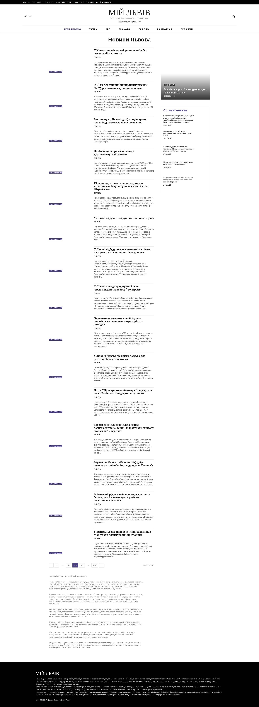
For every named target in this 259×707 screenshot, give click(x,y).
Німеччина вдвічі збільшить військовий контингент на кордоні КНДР (177, 133)
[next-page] (101, 565)
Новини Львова (56, 72)
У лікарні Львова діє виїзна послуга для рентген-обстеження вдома (119, 357)
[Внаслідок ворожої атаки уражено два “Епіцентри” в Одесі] (185, 74)
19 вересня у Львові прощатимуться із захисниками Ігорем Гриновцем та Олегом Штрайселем (121, 186)
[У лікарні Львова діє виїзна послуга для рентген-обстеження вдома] (70, 365)
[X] (228, 16)
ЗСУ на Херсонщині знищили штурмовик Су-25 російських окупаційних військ (120, 86)
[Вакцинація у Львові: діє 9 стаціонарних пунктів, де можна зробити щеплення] (70, 129)
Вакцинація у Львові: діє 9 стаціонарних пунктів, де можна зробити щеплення (120, 121)
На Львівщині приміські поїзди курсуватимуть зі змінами (114, 153)
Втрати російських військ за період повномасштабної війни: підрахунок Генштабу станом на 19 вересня (124, 428)
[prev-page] (51, 565)
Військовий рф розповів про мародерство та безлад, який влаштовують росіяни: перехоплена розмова (122, 497)
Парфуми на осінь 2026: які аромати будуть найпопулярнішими (178, 163)
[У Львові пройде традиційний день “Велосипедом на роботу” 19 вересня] (70, 296)
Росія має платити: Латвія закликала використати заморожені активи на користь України (178, 180)
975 (68, 565)
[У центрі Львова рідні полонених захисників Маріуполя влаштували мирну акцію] (70, 541)
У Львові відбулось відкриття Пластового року (124, 218)
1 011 (95, 565)
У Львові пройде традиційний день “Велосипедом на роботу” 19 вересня (117, 288)
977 (82, 565)
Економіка (169, 85)
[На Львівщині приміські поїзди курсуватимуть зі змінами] (70, 161)
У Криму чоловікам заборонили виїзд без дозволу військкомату (120, 52)
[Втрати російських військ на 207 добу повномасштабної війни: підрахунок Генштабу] (70, 472)
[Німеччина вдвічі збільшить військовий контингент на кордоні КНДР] (201, 135)
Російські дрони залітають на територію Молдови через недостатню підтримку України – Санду (178, 149)
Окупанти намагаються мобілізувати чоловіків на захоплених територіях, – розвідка (118, 321)
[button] (233, 16)
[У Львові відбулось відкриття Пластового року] (70, 227)
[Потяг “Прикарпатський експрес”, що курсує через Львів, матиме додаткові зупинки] (70, 400)
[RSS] (223, 16)
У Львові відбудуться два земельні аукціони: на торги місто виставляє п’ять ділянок (122, 251)
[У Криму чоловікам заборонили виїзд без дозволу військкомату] (70, 60)
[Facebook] (218, 16)
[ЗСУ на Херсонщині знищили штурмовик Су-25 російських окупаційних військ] (70, 94)
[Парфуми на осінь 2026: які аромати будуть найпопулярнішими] (201, 166)
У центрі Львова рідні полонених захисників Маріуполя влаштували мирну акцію (122, 533)
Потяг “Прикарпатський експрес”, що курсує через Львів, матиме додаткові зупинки (123, 392)
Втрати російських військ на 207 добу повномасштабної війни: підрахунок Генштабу (124, 464)
